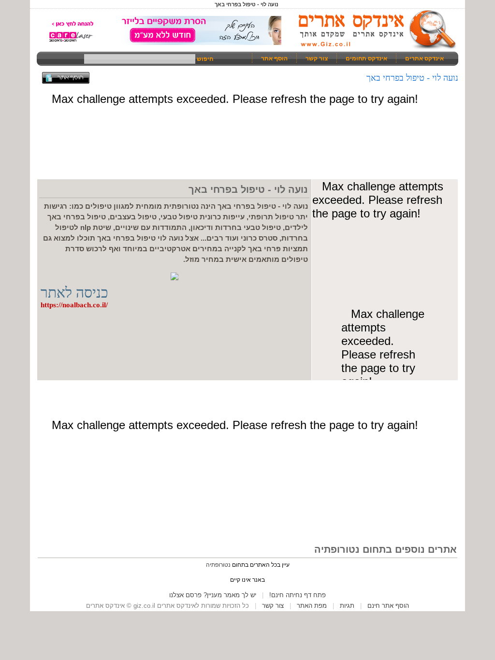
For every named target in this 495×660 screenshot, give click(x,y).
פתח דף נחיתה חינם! (297, 595)
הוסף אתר (274, 58)
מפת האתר (312, 605)
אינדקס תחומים (366, 58)
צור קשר (317, 58)
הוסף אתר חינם (388, 605)
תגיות (347, 605)
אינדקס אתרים (424, 58)
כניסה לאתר (74, 293)
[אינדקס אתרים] (374, 48)
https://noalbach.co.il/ (74, 305)
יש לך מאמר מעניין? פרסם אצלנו (212, 595)
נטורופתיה (218, 564)
